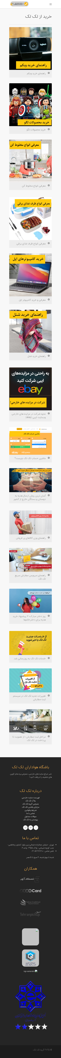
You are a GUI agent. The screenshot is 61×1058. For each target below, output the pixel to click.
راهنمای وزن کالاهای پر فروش (31, 538)
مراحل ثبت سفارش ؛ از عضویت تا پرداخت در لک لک (29, 739)
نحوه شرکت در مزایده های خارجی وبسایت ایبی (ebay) (28, 416)
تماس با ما (30, 813)
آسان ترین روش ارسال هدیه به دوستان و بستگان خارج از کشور (29, 497)
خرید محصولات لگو (36, 130)
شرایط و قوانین (31, 810)
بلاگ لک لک (30, 801)
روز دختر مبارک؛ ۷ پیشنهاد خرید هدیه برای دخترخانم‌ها (29, 618)
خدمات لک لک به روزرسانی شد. (30, 659)
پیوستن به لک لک (30, 819)
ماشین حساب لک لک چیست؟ (30, 458)
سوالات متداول (30, 816)
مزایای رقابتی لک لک (30, 807)
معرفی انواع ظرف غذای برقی (31, 244)
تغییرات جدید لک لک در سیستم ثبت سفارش (29, 698)
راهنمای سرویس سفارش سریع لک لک (30, 577)
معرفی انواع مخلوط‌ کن (34, 186)
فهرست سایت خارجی (30, 797)
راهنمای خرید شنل (37, 356)
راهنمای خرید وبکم (36, 73)
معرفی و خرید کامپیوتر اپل (32, 300)
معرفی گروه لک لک (30, 804)
